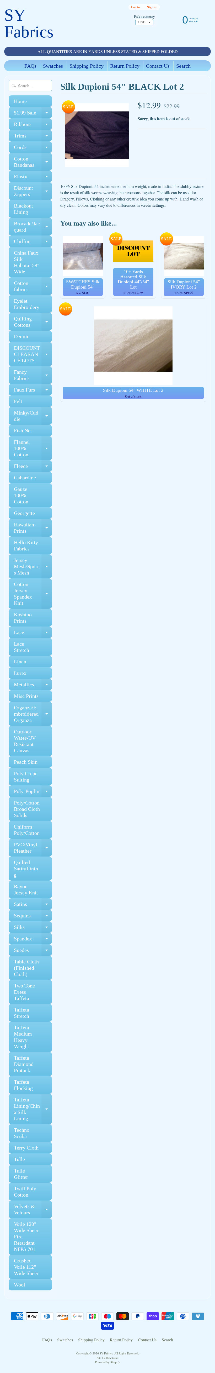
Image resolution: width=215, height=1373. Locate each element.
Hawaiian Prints (33, 528)
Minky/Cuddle (33, 416)
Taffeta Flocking (23, 1085)
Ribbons (33, 125)
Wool (19, 1285)
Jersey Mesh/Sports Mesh (33, 566)
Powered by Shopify (107, 1362)
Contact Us (158, 66)
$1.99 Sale (33, 114)
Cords (33, 148)
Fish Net (23, 430)
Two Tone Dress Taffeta (24, 992)
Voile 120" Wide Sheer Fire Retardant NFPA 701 (26, 1236)
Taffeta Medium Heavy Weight (23, 1037)
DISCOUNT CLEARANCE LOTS (33, 354)
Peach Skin (25, 762)
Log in (135, 7)
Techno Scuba (21, 1133)
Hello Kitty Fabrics (26, 545)
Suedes (33, 951)
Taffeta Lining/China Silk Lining (33, 1109)
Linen (20, 661)
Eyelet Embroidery (26, 304)
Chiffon (33, 242)
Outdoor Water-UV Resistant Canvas (25, 741)
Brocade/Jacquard (33, 227)
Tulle (19, 1159)
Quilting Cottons (33, 322)
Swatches (53, 66)
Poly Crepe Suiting (25, 777)
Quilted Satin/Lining (26, 868)
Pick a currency (144, 17)
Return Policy (124, 66)
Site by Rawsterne (107, 1358)
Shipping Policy (86, 66)
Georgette (24, 513)
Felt (18, 401)
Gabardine (25, 477)
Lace (33, 633)
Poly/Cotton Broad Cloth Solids (27, 809)
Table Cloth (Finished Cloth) (26, 968)
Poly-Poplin (33, 792)
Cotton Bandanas (33, 162)
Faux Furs (33, 391)
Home (20, 101)
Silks (33, 928)
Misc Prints (26, 696)
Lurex (20, 673)
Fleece (33, 467)
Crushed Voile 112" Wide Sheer (26, 1267)
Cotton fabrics (33, 286)
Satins (33, 905)
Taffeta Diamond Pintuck (24, 1064)
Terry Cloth (26, 1148)
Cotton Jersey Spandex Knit (33, 593)
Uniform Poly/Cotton (27, 830)
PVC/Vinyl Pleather (33, 848)
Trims (33, 137)
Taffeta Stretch (21, 1013)
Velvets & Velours (33, 1209)
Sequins (33, 917)
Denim (21, 336)
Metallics (33, 686)
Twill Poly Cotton (25, 1192)
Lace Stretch (21, 647)
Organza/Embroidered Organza (33, 714)
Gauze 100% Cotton (21, 495)
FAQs (30, 66)
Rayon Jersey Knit (26, 889)
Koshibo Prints (23, 618)
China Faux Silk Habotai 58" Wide (26, 262)
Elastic (33, 178)
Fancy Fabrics (33, 375)
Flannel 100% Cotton (33, 448)
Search (183, 66)
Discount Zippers (33, 191)
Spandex (33, 940)
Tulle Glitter (21, 1174)
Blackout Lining (23, 209)
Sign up (152, 7)
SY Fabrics (28, 23)
